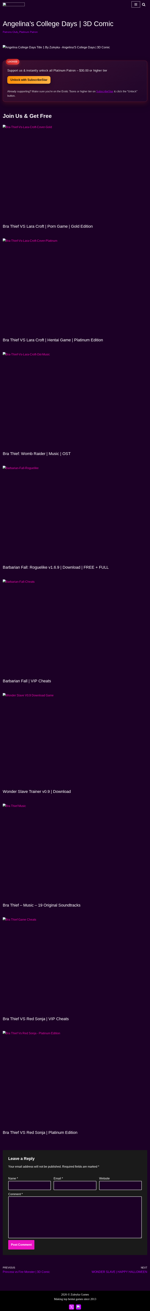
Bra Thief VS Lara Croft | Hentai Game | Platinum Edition (53, 340)
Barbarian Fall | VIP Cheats (27, 681)
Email (58, 1178)
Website (104, 1178)
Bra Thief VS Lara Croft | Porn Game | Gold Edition (48, 226)
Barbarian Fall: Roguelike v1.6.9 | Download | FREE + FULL (56, 567)
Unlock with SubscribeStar (28, 79)
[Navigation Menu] (136, 4)
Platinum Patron (28, 31)
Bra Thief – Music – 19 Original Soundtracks (41, 905)
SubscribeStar (104, 91)
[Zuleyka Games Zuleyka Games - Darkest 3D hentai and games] (14, 4)
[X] (71, 1307)
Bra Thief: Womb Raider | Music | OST (37, 453)
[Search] (143, 4)
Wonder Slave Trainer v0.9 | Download (37, 791)
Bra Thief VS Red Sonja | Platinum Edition (40, 1132)
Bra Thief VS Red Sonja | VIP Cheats (36, 1019)
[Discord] (78, 1307)
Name (13, 1178)
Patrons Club (10, 31)
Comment (15, 1194)
